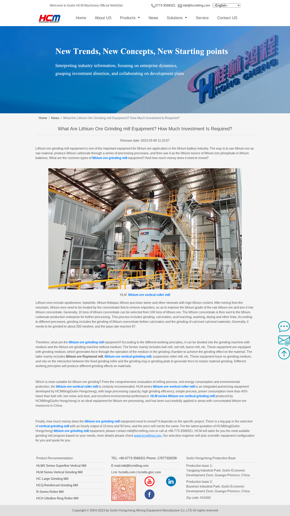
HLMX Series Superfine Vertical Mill (61, 465)
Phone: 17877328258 (161, 458)
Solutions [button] (175, 18)
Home (82, 17)
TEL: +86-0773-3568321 (128, 458)
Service (202, 18)
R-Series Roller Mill (50, 491)
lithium (97, 158)
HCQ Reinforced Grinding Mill (57, 485)
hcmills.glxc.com (149, 472)
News (153, 18)
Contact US (227, 18)
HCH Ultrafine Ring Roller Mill (57, 498)
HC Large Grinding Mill (52, 478)
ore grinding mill (115, 158)
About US (103, 18)
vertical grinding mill (54, 426)
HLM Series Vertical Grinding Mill (59, 472)
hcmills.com (127, 472)
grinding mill (79, 431)
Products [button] (128, 18)
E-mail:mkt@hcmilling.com (130, 465)
